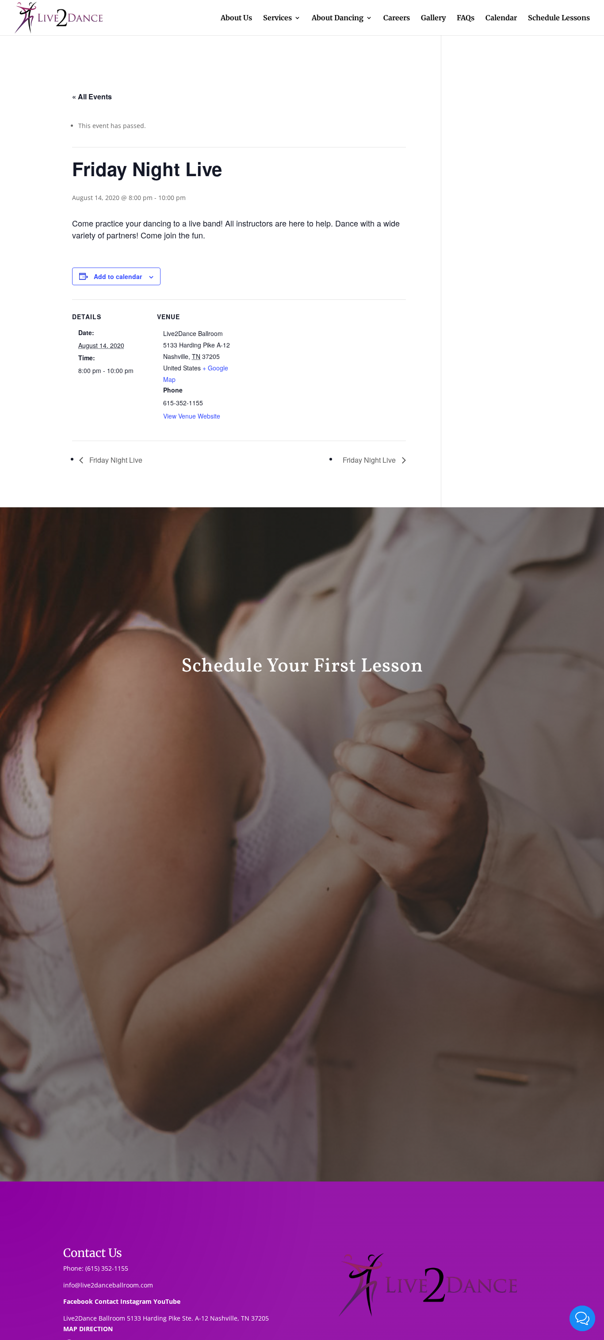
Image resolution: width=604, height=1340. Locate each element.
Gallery (433, 18)
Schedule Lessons (559, 18)
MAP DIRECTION (88, 1329)
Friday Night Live (115, 460)
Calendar (501, 18)
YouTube (166, 1301)
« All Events (92, 96)
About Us (236, 18)
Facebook (78, 1301)
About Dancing (337, 18)
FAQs (465, 18)
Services (277, 18)
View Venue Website (191, 415)
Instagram (136, 1301)
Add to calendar (118, 276)
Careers (396, 18)
